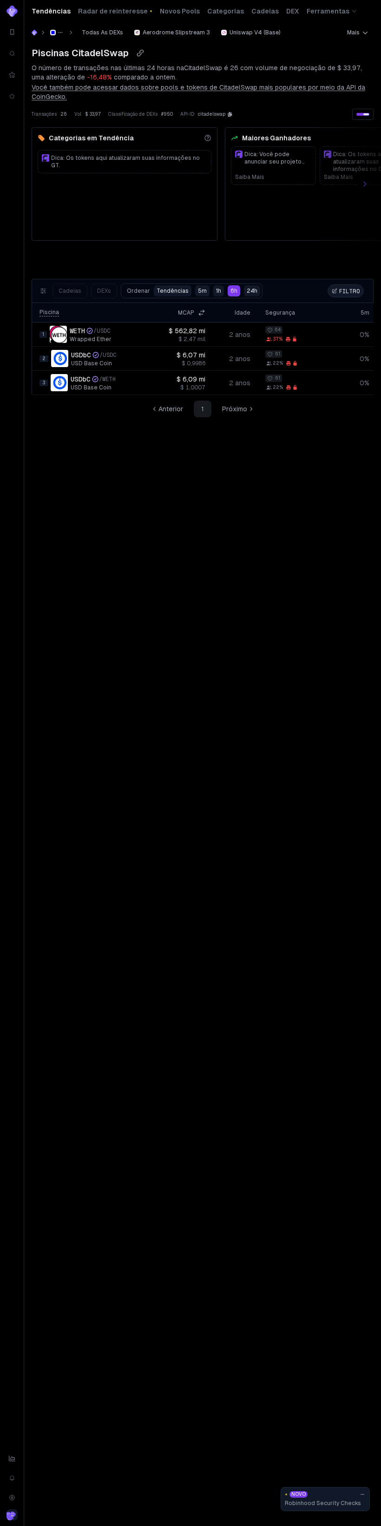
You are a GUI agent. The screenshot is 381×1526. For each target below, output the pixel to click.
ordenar (158, 291)
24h (252, 291)
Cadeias (70, 291)
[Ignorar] (362, 1494)
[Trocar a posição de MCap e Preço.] (201, 312)
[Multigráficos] (12, 1458)
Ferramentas (328, 11)
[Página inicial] (34, 32)
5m (202, 291)
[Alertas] (12, 1478)
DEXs (104, 291)
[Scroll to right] (370, 184)
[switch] (362, 114)
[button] (230, 114)
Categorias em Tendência (91, 138)
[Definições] (12, 1497)
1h (218, 291)
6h (233, 291)
